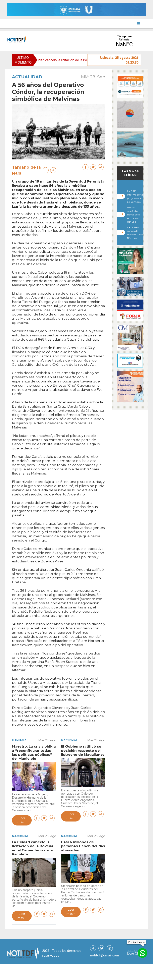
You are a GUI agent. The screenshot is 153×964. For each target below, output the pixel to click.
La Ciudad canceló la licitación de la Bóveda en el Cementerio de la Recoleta (68, 60)
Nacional (69, 740)
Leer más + (22, 820)
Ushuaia (19, 740)
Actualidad (27, 76)
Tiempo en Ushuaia (124, 41)
